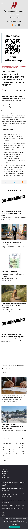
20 (13, 451)
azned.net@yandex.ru (14, 21)
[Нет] (26, 523)
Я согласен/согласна (14, 526)
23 (23, 451)
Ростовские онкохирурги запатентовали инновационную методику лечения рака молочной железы (13, 273)
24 (3, 453)
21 (16, 451)
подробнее (10, 520)
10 (3, 449)
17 (3, 451)
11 (6, 449)
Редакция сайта (5, 477)
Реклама (3, 473)
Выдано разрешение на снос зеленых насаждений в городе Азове (11, 213)
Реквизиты (4, 471)
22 (19, 451)
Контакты (4, 469)
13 (13, 449)
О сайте (3, 475)
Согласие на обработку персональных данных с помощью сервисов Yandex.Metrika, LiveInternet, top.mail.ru (12, 507)
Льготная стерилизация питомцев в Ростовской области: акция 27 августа (13, 305)
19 (9, 451)
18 (6, 451)
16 (22, 449)
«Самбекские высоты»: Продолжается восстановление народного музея (12, 426)
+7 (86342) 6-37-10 (14, 17)
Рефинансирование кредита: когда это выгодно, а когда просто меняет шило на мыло (13, 366)
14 (16, 449)
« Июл (4, 460)
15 (19, 449)
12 (9, 449)
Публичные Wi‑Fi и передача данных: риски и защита (11, 243)
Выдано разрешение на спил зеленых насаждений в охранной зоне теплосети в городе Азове (12, 336)
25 (7, 453)
